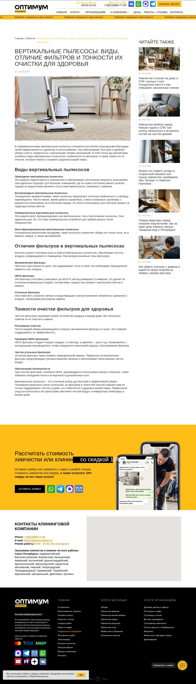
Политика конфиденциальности (28, 614)
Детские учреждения (153, 619)
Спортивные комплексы (155, 623)
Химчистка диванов (110, 611)
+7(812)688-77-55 (115, 5)
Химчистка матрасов (110, 623)
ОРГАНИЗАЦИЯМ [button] (95, 12)
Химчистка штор (108, 627)
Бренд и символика (67, 651)
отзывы (162, 12)
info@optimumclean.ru (38, 540)
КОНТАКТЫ (176, 12)
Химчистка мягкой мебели (113, 615)
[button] (169, 4)
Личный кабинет (65, 647)
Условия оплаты (65, 615)
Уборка (104, 607)
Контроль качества (66, 643)
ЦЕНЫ (137, 12)
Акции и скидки (65, 627)
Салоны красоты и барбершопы (159, 627)
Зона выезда (64, 639)
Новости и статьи (66, 619)
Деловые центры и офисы (156, 607)
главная (64, 600)
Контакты (62, 655)
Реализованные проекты (69, 611)
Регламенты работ (66, 635)
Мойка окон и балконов (112, 631)
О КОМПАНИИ (118, 12)
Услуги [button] (74, 12)
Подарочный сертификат (69, 631)
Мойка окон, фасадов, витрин (158, 635)
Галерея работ (65, 623)
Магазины (148, 631)
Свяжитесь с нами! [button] (163, 665)
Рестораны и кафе (152, 611)
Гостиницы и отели (153, 615)
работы (149, 12)
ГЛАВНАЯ (61, 12)
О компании (63, 607)
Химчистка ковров (109, 619)
